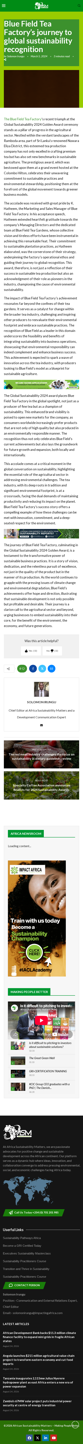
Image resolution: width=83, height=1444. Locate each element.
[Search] (79, 6)
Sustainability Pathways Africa (22, 1237)
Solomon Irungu (15, 56)
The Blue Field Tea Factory (23, 119)
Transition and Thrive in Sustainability (26, 1268)
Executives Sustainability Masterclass (27, 1253)
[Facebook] (29, 1438)
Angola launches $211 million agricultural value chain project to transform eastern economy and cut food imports (39, 1359)
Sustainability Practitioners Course (24, 1261)
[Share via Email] (51, 668)
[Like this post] (23, 669)
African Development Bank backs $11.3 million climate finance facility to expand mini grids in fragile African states (39, 1337)
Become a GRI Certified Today (22, 1245)
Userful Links (13, 1229)
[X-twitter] (37, 1438)
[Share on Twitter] (42, 668)
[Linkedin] (45, 1438)
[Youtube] (53, 1438)
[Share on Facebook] (33, 668)
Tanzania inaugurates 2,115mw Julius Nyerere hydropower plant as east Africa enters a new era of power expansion (38, 1382)
